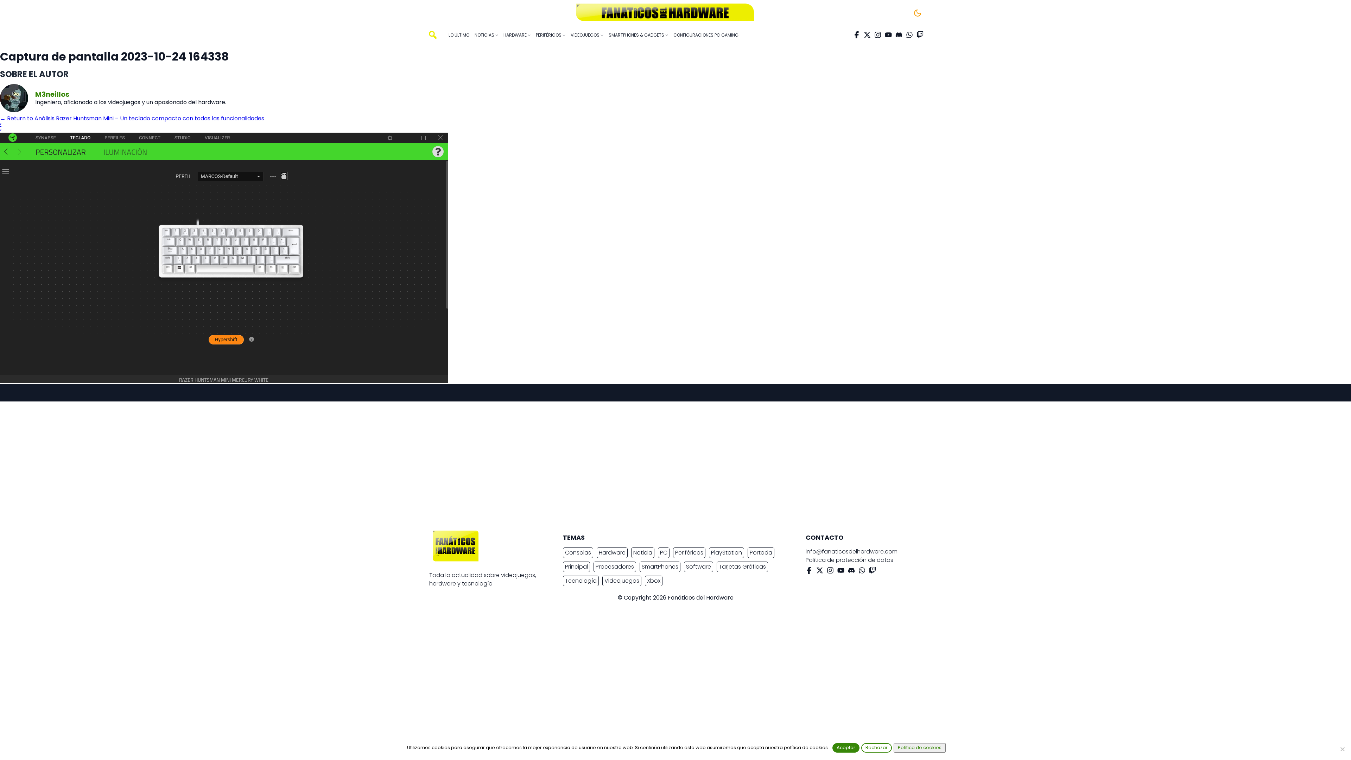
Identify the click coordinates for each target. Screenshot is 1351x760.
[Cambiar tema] (918, 13)
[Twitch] (920, 34)
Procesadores (615, 567)
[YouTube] (888, 34)
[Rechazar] (1342, 749)
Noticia (642, 553)
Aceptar (846, 747)
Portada (761, 553)
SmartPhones (660, 567)
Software (698, 567)
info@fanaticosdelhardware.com (852, 551)
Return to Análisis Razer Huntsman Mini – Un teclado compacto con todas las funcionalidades (132, 118)
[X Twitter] (867, 34)
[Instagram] (877, 34)
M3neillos (52, 94)
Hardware (612, 553)
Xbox (653, 581)
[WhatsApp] (909, 34)
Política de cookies (919, 747)
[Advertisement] (670, 467)
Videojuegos (621, 581)
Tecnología (581, 581)
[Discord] (898, 34)
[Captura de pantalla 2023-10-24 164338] (224, 381)
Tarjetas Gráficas (742, 567)
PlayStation (726, 553)
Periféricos (689, 553)
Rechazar (876, 747)
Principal (576, 567)
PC (663, 553)
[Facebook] (856, 34)
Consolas (578, 553)
